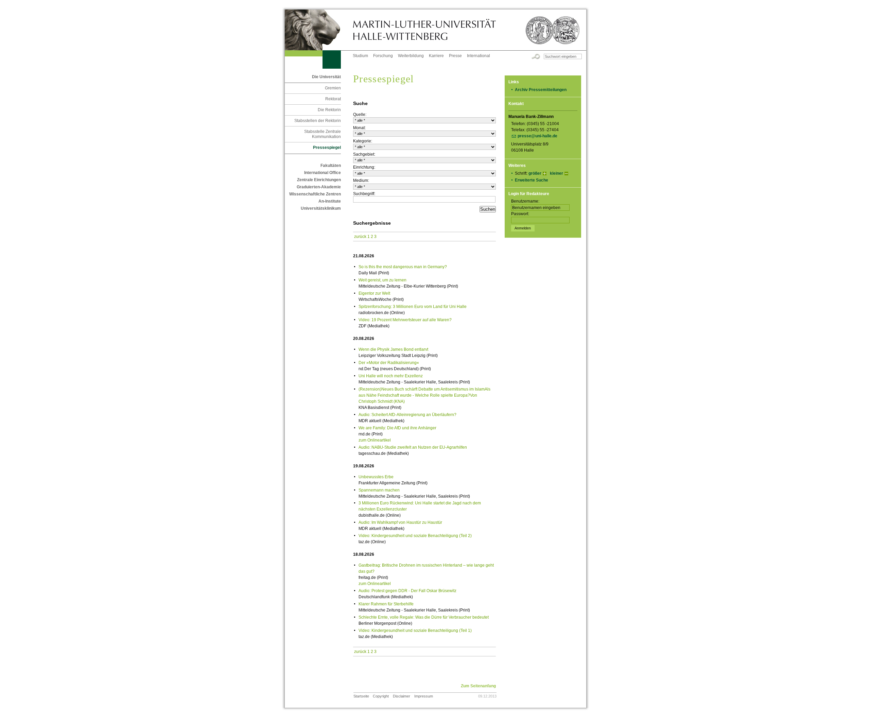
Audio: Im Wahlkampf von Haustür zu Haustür (400, 522)
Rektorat (333, 99)
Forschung (383, 55)
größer (534, 173)
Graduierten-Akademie (319, 187)
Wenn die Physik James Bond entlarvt (393, 349)
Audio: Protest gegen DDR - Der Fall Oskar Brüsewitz (407, 590)
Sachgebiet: (364, 154)
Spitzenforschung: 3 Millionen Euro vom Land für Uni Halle (413, 306)
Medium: (361, 180)
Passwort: (520, 213)
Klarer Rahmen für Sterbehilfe (386, 604)
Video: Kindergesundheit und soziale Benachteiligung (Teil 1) (415, 630)
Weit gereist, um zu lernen (382, 280)
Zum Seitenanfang (478, 686)
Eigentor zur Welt (374, 293)
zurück (360, 236)
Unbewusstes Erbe (376, 477)
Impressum (423, 696)
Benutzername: (525, 201)
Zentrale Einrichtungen (319, 179)
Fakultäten (330, 165)
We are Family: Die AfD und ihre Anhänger (397, 428)
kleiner (556, 173)
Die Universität (326, 76)
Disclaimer (401, 696)
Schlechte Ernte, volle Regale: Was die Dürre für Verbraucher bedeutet (424, 617)
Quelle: (359, 114)
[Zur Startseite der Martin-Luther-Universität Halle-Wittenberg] (319, 30)
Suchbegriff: (364, 193)
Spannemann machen (379, 490)
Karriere (436, 55)
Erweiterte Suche (531, 180)
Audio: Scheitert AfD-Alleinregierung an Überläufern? (407, 414)
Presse (455, 55)
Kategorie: (362, 141)
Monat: (359, 127)
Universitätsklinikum (321, 208)
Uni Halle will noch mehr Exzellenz (391, 376)
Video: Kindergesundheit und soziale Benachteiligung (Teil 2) (415, 535)
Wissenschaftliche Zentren (315, 194)
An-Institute (329, 201)
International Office (322, 172)
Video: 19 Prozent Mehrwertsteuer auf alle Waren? (405, 319)
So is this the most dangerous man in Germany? (403, 266)
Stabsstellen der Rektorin (317, 120)
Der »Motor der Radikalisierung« (389, 362)
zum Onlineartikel (375, 440)
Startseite (361, 696)
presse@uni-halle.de (537, 136)
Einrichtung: (364, 167)
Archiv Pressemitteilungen (541, 89)
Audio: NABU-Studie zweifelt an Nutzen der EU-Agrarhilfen (413, 447)
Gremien (333, 88)
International (478, 55)
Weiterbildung (411, 55)
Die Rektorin (329, 109)
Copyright (381, 696)
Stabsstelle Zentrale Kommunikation (322, 134)
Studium (360, 55)
